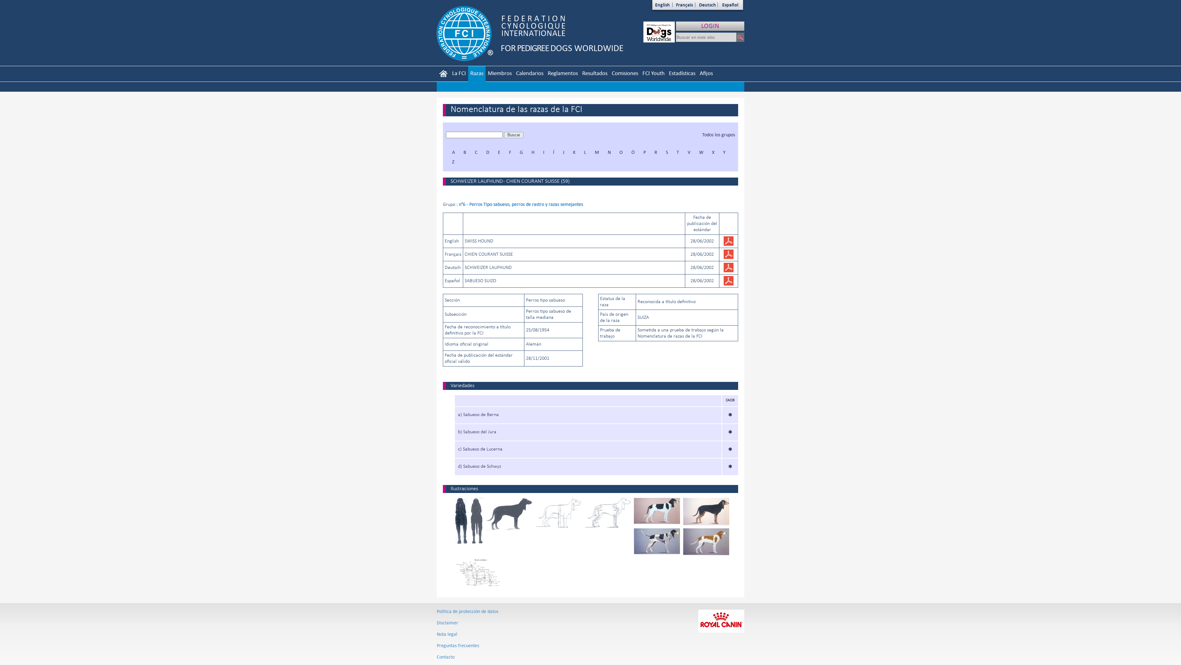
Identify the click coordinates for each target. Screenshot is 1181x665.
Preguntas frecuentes (458, 645)
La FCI (459, 73)
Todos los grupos (718, 135)
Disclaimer (447, 623)
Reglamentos (563, 73)
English (662, 5)
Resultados (594, 73)
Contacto (446, 657)
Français (684, 5)
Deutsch (707, 5)
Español (730, 5)
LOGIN (710, 26)
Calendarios (529, 73)
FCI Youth (653, 73)
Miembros (500, 73)
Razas (476, 73)
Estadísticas (682, 73)
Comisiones (625, 73)
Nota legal (447, 634)
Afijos (706, 73)
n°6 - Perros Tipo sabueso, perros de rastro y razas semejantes (521, 204)
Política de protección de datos (467, 611)
